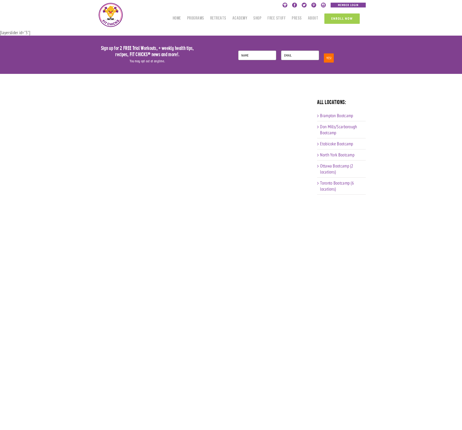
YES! (328, 58)
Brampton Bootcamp (336, 115)
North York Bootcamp (337, 155)
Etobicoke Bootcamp (336, 144)
